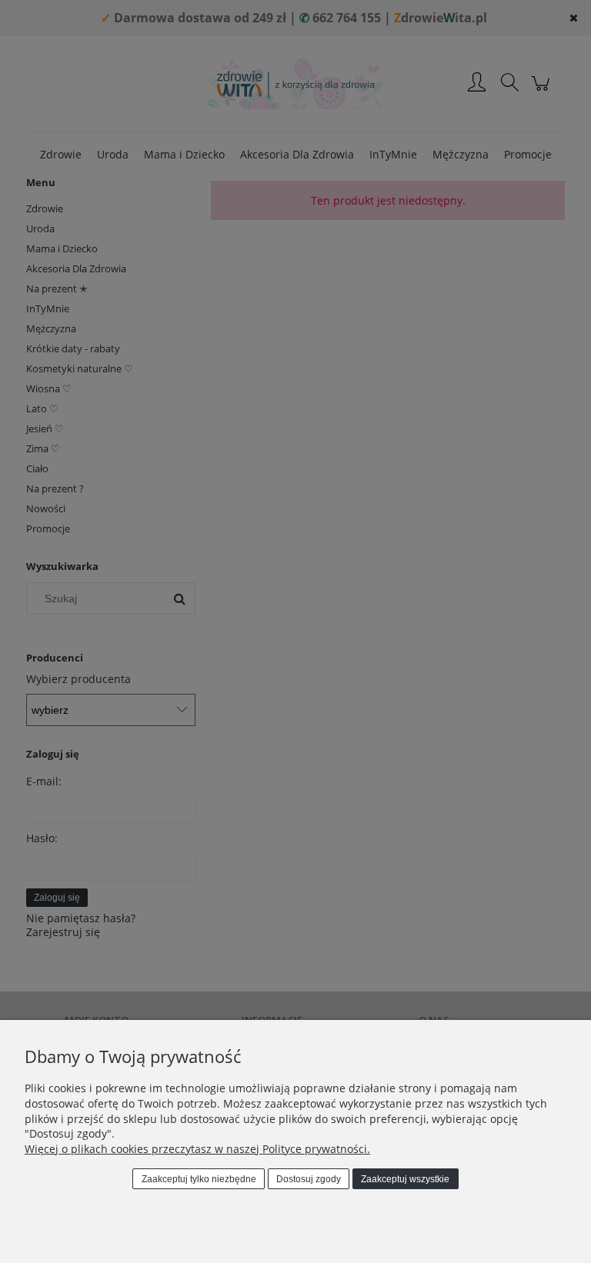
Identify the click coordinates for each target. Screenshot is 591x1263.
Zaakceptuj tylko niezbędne (199, 1179)
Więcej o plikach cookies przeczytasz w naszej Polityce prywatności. (197, 1148)
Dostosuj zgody (308, 1179)
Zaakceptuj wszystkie (405, 1179)
